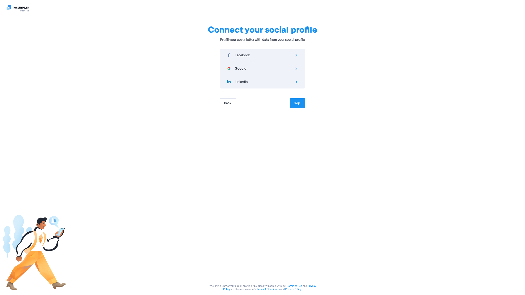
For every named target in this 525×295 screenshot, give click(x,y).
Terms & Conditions (268, 289)
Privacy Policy (293, 289)
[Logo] (19, 8)
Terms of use (294, 286)
